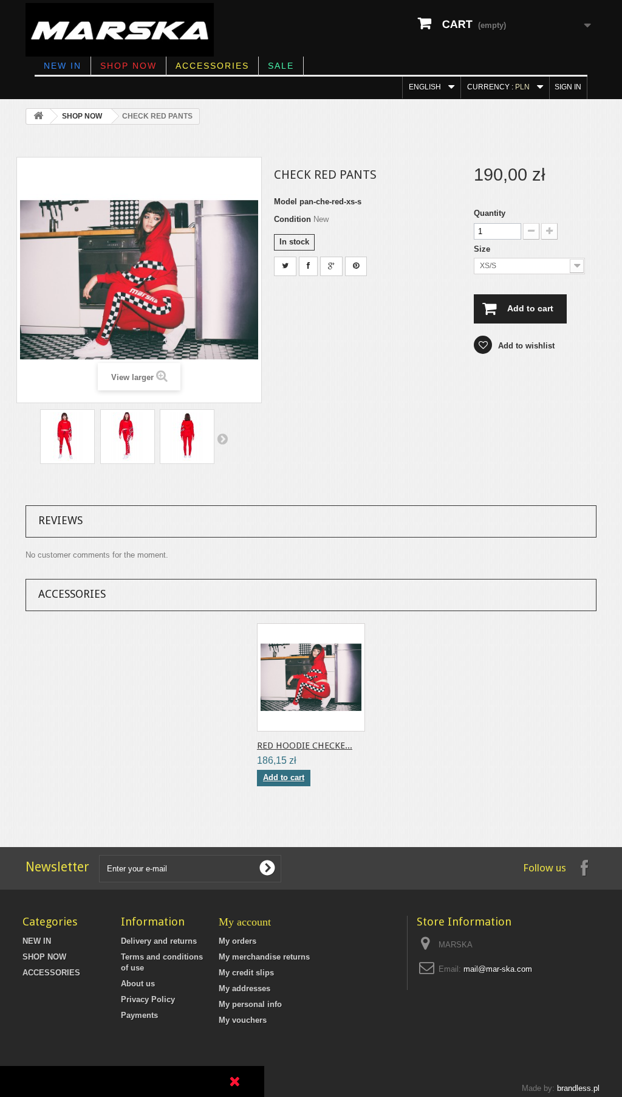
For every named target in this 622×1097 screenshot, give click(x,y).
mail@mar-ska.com (497, 969)
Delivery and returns (159, 941)
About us (138, 983)
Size (483, 249)
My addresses (244, 988)
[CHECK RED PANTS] (67, 436)
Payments (139, 1015)
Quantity (489, 213)
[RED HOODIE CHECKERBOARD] (311, 677)
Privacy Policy (148, 999)
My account (245, 922)
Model (285, 201)
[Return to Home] (38, 116)
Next (222, 438)
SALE (281, 66)
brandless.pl (578, 1088)
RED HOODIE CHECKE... (304, 745)
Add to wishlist (525, 345)
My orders (237, 941)
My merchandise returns (264, 956)
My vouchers (243, 1020)
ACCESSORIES (212, 66)
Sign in (568, 87)
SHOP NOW (128, 66)
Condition (292, 219)
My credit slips (246, 972)
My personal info (250, 1004)
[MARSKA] (120, 30)
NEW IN (62, 66)
